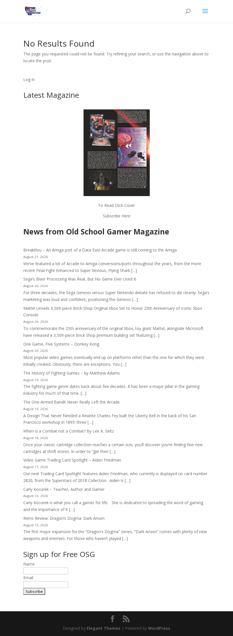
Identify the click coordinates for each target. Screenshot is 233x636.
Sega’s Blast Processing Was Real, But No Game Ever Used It (79, 279)
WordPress (159, 628)
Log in (29, 79)
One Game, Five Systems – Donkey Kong (61, 344)
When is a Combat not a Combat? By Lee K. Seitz (68, 431)
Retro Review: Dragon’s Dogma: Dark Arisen (64, 518)
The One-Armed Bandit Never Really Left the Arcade (71, 402)
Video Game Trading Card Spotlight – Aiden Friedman (72, 460)
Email (28, 577)
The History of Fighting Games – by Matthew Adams (71, 373)
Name (29, 564)
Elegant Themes (103, 628)
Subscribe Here (116, 216)
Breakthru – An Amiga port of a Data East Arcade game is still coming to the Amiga (100, 250)
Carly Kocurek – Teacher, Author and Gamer (64, 489)
